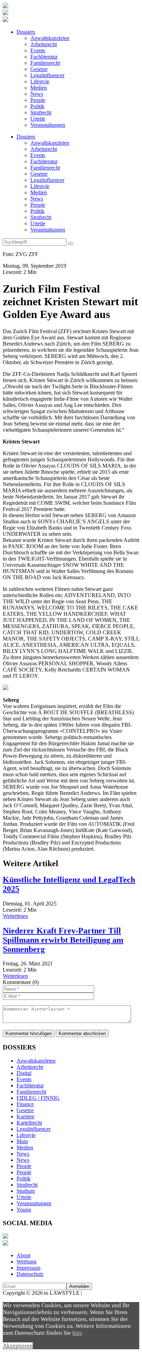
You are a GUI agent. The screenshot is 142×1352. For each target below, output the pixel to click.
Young (24, 1209)
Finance (25, 1104)
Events (37, 50)
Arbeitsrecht (43, 44)
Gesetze (39, 69)
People (37, 100)
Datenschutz (30, 1274)
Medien (38, 88)
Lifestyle (39, 81)
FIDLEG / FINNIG (38, 1098)
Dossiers (26, 32)
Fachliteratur (44, 57)
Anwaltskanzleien (49, 38)
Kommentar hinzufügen (29, 1033)
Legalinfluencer (47, 75)
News (36, 94)
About (23, 1255)
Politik (37, 106)
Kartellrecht (29, 1123)
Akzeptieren (18, 1345)
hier (77, 1333)
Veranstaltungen (47, 125)
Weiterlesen (15, 916)
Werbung (27, 1261)
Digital (24, 1073)
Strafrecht (40, 112)
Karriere (25, 1116)
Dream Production (103, 1293)
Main (22, 1141)
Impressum (28, 1268)
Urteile (37, 119)
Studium (26, 1191)
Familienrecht (45, 63)
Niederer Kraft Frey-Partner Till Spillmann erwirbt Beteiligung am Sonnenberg (63, 940)
